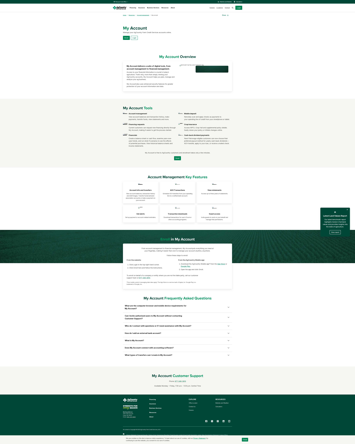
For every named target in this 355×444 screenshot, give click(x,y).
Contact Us (192, 406)
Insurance (141, 8)
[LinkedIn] (223, 421)
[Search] (232, 8)
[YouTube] (229, 421)
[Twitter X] (212, 421)
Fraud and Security (142, 435)
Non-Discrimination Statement (210, 435)
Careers (212, 8)
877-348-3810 (144, 278)
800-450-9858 (131, 417)
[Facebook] (206, 421)
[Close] (347, 209)
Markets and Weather (226, 1)
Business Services (153, 8)
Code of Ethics (224, 435)
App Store (221, 264)
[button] (238, 8)
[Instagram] (218, 421)
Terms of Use (152, 435)
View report (335, 232)
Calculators (239, 1)
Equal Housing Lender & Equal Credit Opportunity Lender (185, 435)
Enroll (126, 38)
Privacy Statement (131, 435)
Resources (165, 8)
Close (245, 440)
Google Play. (185, 266)
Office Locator (193, 403)
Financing (133, 8)
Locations (220, 8)
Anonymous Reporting (163, 435)
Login (134, 38)
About (173, 8)
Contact (227, 8)
